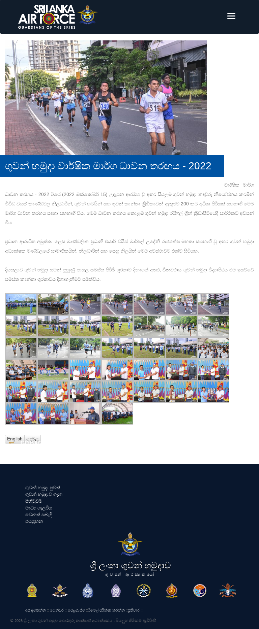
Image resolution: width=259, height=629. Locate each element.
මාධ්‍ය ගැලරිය (38, 507)
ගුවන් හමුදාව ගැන (43, 494)
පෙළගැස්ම (76, 610)
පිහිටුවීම (33, 501)
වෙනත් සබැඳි (38, 514)
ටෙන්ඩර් (57, 610)
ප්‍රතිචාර (134, 610)
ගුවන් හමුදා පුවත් (42, 487)
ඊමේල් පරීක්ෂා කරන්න (106, 610)
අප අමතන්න (35, 610)
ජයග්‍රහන (34, 521)
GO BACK (32, 443)
